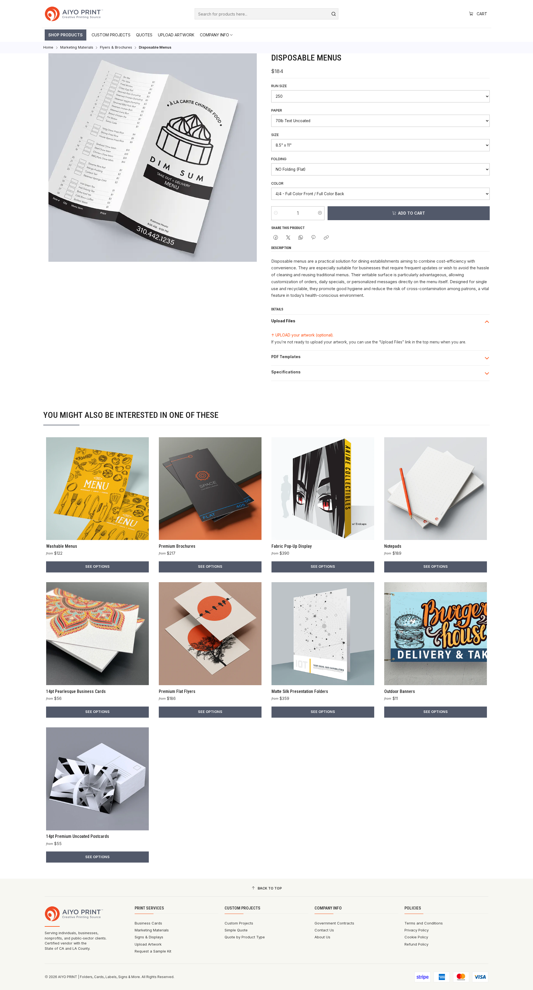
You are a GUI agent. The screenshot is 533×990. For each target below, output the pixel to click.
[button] (65, 35)
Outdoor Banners (399, 691)
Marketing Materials (76, 47)
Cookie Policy (416, 937)
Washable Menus (61, 546)
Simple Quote (236, 930)
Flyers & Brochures (116, 47)
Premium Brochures (177, 546)
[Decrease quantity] (275, 213)
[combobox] (266, 13)
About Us (322, 937)
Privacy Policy (416, 930)
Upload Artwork (148, 944)
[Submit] (333, 13)
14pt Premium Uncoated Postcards (77, 836)
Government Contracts (334, 923)
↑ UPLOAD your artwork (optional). (302, 335)
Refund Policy (416, 944)
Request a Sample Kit (153, 951)
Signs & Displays (149, 937)
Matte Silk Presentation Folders (299, 691)
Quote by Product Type (245, 937)
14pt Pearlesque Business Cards (76, 691)
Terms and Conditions (423, 923)
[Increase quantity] (320, 213)
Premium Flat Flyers (177, 691)
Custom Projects (239, 923)
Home (48, 47)
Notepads (392, 546)
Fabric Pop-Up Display (291, 546)
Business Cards (148, 923)
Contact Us (324, 930)
